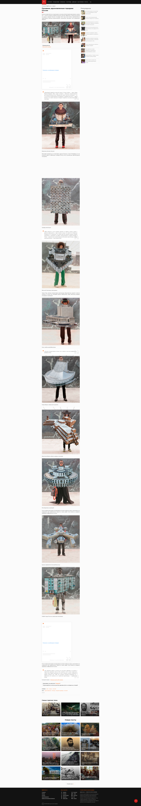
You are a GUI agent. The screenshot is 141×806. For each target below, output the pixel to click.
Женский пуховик (46, 46)
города (53, 690)
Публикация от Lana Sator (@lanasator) (57, 660)
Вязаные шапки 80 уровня (57, 679)
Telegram (57, 683)
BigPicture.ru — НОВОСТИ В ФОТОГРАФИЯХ (88, 792)
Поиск (94, 1)
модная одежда (59, 690)
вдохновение (48, 690)
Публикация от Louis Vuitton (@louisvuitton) (56, 87)
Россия (54, 688)
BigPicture (49, 6)
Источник (43, 692)
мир (47, 688)
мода (53, 6)
